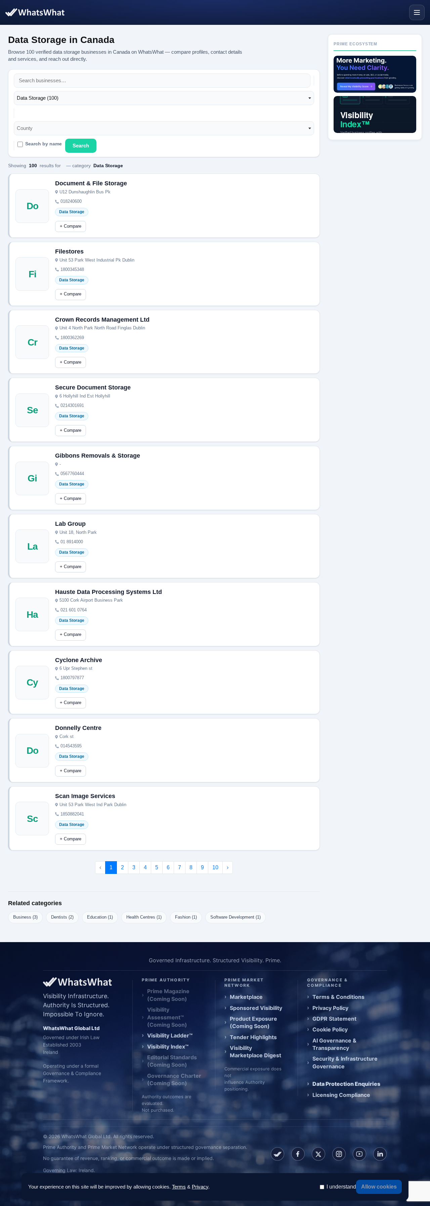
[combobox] (164, 98)
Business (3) (25, 917)
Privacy (200, 1187)
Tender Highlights (253, 1037)
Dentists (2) (62, 917)
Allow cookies (379, 1187)
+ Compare (70, 226)
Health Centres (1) (144, 917)
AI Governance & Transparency (334, 1044)
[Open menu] (417, 12)
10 (215, 867)
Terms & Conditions (338, 996)
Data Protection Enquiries (346, 1083)
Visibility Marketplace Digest (255, 1052)
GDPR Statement (334, 1018)
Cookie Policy (330, 1029)
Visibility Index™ (167, 1046)
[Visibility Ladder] (375, 74)
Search (81, 145)
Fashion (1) (186, 917)
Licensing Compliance (341, 1095)
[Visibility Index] (375, 114)
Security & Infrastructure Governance (345, 1062)
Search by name (43, 143)
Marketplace (246, 996)
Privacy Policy (330, 1008)
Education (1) (100, 917)
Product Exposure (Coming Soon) (253, 1022)
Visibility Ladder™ (169, 1035)
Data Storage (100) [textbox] (37, 98)
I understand (341, 1187)
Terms (179, 1187)
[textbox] (26, 128)
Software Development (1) (235, 917)
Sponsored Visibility (256, 1008)
